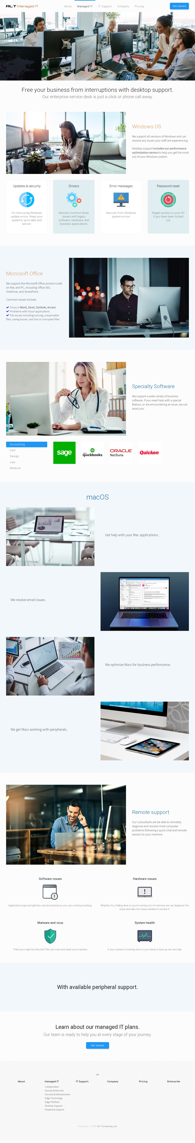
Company (123, 6)
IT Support (105, 6)
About (68, 6)
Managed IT (85, 6)
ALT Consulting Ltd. (107, 1126)
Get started (179, 6)
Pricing (139, 6)
